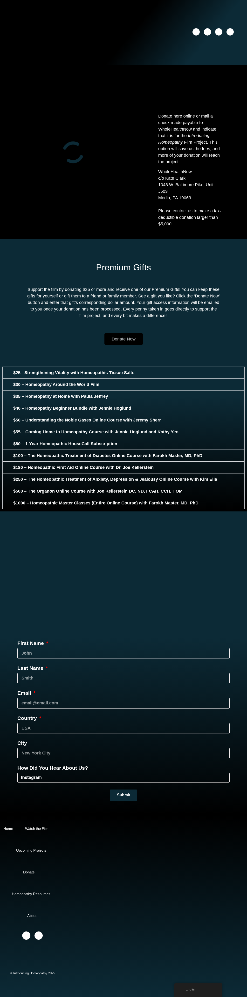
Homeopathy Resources (31, 894)
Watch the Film (36, 829)
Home (8, 829)
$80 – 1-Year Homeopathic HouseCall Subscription (65, 443)
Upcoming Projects (31, 850)
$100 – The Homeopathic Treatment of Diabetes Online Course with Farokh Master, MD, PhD (107, 455)
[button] (155, 32)
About (31, 916)
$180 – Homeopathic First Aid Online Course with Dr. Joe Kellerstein (83, 467)
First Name (31, 643)
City (22, 743)
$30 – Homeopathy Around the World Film (56, 384)
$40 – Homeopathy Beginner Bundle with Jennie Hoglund (72, 408)
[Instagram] (207, 32)
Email (25, 693)
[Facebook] (196, 32)
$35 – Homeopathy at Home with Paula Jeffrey (60, 396)
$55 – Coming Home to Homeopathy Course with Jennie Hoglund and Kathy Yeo (95, 431)
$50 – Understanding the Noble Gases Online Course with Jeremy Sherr (87, 420)
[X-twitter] (218, 32)
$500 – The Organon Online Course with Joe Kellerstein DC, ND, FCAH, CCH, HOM (98, 491)
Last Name (31, 668)
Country (27, 718)
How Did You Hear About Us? (52, 768)
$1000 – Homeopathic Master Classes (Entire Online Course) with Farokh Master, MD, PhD (106, 503)
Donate (28, 872)
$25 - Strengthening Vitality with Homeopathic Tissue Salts (73, 372)
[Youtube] (230, 32)
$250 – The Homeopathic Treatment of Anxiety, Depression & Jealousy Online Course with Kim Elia (115, 479)
